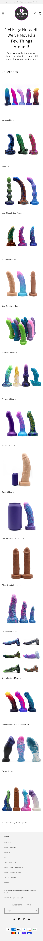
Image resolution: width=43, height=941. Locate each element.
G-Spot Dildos (7, 445)
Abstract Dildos (8, 120)
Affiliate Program (10, 847)
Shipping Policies (10, 862)
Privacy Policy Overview (12, 872)
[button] (2, 13)
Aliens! (4, 166)
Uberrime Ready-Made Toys (13, 822)
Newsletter (8, 842)
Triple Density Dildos (10, 585)
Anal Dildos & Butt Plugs (12, 213)
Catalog (7, 852)
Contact (7, 882)
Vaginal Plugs (7, 771)
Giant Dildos (7, 492)
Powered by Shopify (25, 937)
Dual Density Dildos (10, 306)
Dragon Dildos (7, 259)
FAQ (5, 857)
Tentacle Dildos (8, 631)
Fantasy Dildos (8, 399)
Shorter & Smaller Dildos (12, 538)
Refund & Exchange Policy (13, 867)
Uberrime (18, 937)
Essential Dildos (8, 352)
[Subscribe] (36, 911)
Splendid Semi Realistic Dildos (14, 724)
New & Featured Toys (10, 678)
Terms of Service (10, 877)
